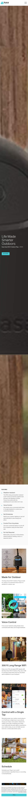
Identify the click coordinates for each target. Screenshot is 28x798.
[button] (25, 3)
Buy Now (5, 253)
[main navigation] (14, 3)
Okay (14, 795)
